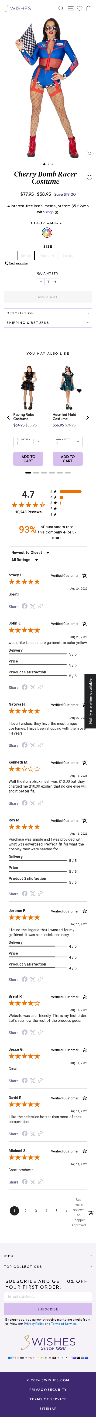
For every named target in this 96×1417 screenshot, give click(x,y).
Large (68, 255)
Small (26, 255)
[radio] (68, 491)
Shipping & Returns (28, 323)
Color (48, 223)
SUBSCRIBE (48, 1309)
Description (20, 313)
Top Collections (23, 1267)
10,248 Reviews (28, 512)
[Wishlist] (80, 8)
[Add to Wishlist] (89, 177)
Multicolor (47, 232)
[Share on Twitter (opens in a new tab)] (32, 606)
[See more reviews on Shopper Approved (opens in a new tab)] (40, 606)
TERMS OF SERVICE (48, 1399)
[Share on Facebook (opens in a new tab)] (24, 606)
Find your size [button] (18, 263)
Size (47, 246)
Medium (47, 255)
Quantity (48, 273)
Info (9, 1256)
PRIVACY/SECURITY (48, 1390)
